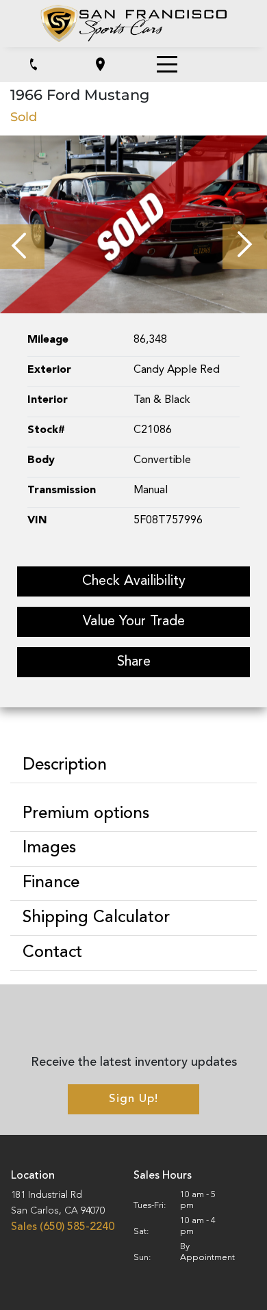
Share (134, 662)
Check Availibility (134, 581)
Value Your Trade (134, 622)
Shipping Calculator (96, 918)
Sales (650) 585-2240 (62, 1227)
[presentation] (22, 246)
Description (65, 765)
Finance (51, 883)
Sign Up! (133, 1099)
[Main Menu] (167, 64)
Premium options (86, 814)
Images (49, 848)
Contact (52, 953)
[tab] (133, 765)
